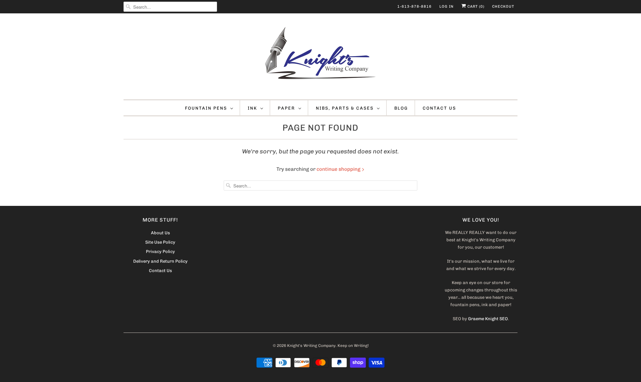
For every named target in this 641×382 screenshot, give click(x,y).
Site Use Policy (160, 242)
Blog (401, 108)
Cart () (475, 6)
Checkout (503, 6)
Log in (446, 6)
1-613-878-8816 (414, 6)
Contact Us (439, 108)
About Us (160, 232)
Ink (252, 108)
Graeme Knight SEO (488, 318)
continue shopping (339, 169)
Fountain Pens (206, 108)
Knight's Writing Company (311, 345)
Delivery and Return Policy (160, 261)
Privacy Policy (160, 251)
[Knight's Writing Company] (320, 58)
